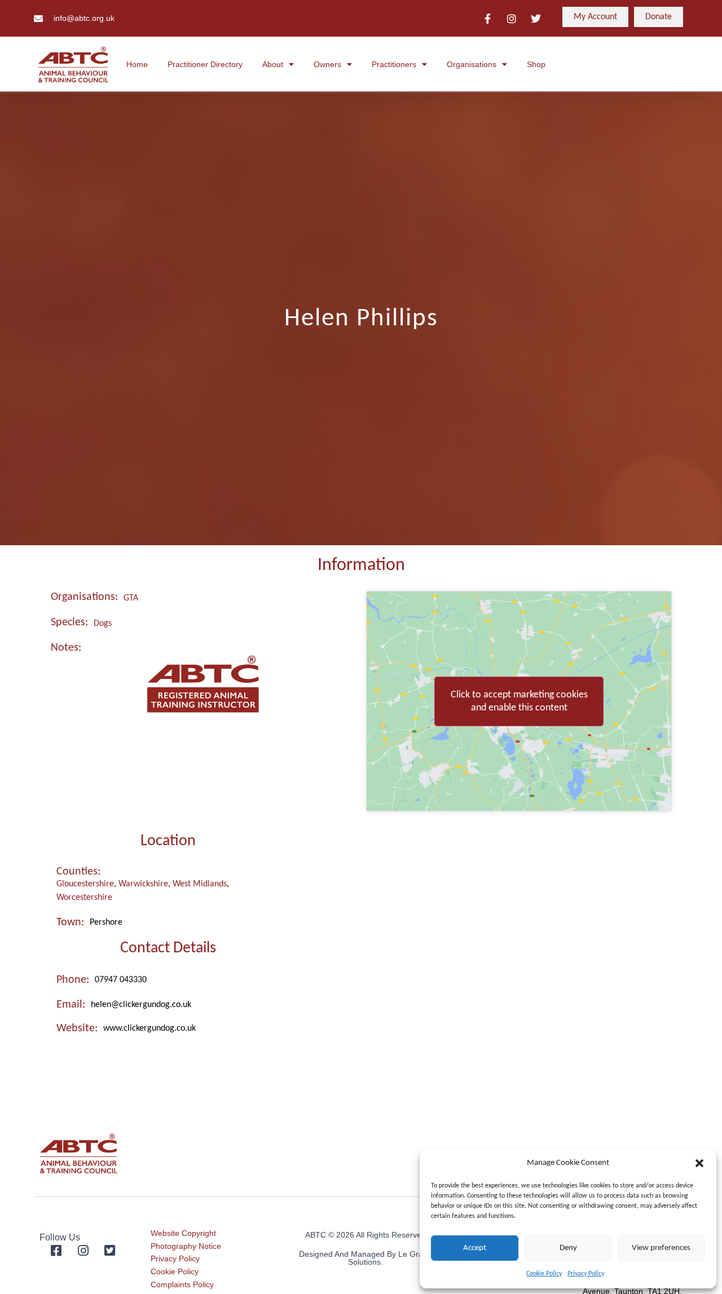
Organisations (471, 64)
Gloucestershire (85, 884)
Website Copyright (183, 1233)
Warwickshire (143, 884)
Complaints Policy (182, 1284)
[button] (699, 1163)
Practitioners (394, 64)
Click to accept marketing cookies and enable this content (519, 701)
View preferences (661, 1248)
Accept (474, 1248)
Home (137, 64)
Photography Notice (186, 1246)
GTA (131, 598)
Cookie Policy (544, 1273)
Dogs (103, 623)
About (272, 64)
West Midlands (200, 884)
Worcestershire (84, 897)
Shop (536, 64)
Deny (568, 1248)
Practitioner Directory (205, 64)
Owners (327, 64)
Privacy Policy (585, 1273)
